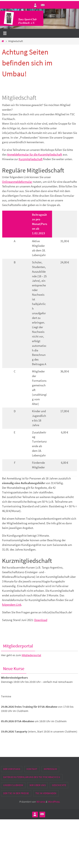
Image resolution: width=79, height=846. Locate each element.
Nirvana (40, 801)
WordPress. (54, 801)
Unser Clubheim (13, 785)
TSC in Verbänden (46, 793)
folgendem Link (11, 604)
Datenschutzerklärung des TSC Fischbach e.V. (31, 777)
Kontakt (32, 768)
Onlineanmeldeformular (17, 182)
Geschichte (59, 785)
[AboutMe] (35, 5)
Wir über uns (38, 785)
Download (40, 620)
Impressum (50, 768)
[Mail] (43, 5)
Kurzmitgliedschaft (31, 159)
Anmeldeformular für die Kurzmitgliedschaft (34, 154)
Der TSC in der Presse (16, 793)
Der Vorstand (11, 768)
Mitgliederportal (31, 655)
